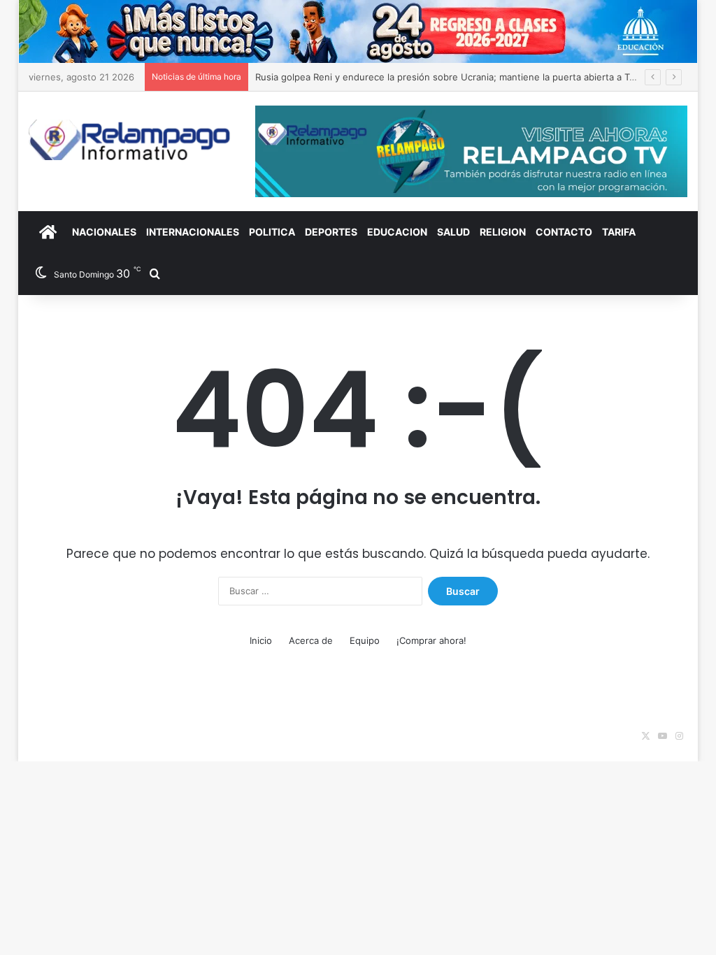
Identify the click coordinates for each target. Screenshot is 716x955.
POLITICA (272, 232)
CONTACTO (564, 232)
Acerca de (311, 640)
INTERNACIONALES (192, 232)
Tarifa (619, 232)
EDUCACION (397, 232)
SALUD (453, 232)
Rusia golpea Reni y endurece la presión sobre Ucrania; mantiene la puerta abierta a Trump (453, 76)
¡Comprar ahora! (431, 640)
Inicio (261, 640)
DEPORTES (331, 232)
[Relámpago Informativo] (131, 140)
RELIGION (503, 232)
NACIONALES (104, 232)
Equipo (365, 640)
